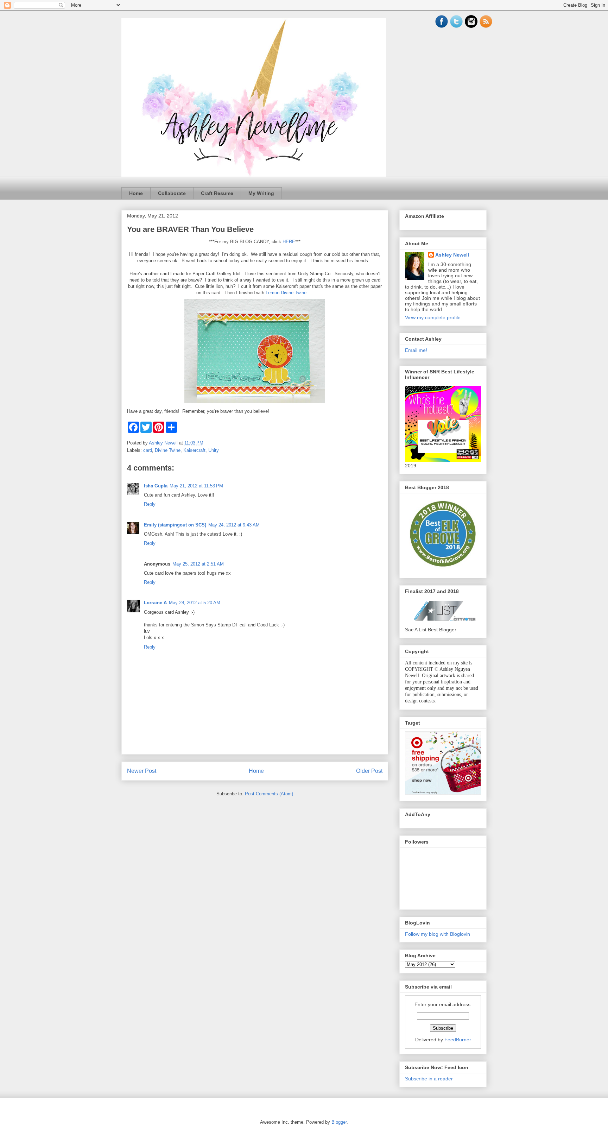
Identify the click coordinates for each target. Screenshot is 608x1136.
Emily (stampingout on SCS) (175, 525)
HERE (289, 241)
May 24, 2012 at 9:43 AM (234, 525)
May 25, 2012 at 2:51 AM (198, 564)
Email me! (416, 350)
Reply (150, 504)
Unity (213, 450)
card (147, 450)
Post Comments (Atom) (269, 793)
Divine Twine (167, 450)
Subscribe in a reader (429, 1078)
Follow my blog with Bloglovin (437, 934)
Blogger (339, 1122)
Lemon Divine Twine (286, 292)
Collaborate (172, 193)
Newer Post (141, 771)
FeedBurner (457, 1039)
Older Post (369, 771)
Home (136, 193)
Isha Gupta (155, 485)
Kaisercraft (194, 450)
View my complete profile (433, 317)
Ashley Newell (452, 255)
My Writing (261, 193)
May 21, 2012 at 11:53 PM (196, 485)
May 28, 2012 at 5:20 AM (194, 602)
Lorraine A (155, 602)
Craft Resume (217, 193)
